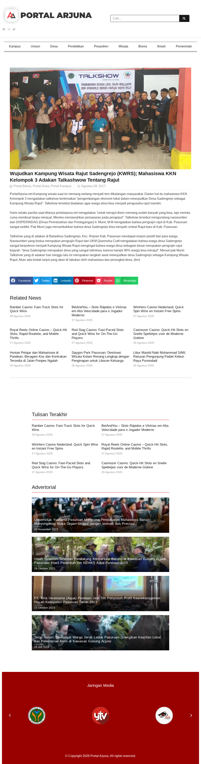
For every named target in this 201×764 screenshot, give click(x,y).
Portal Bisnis (22, 186)
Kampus (15, 46)
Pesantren (101, 46)
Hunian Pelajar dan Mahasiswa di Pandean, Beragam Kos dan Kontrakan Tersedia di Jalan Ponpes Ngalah (38, 357)
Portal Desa (41, 186)
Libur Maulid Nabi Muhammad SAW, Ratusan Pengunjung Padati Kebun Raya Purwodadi (159, 357)
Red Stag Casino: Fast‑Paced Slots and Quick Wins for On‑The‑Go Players (98, 334)
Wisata (123, 46)
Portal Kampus (61, 186)
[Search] (184, 18)
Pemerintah (184, 46)
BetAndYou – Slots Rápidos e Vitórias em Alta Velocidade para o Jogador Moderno (99, 311)
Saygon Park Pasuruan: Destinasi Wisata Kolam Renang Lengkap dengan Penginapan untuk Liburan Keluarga (100, 357)
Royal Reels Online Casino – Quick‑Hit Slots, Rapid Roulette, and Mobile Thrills (38, 334)
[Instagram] (9, 29)
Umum (35, 46)
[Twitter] (14, 29)
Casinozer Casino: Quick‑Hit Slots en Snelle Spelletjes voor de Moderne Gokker (160, 334)
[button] (21, 281)
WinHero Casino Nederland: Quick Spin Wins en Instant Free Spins (158, 309)
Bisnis (142, 46)
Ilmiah (161, 46)
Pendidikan (76, 46)
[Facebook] (3, 29)
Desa (54, 46)
